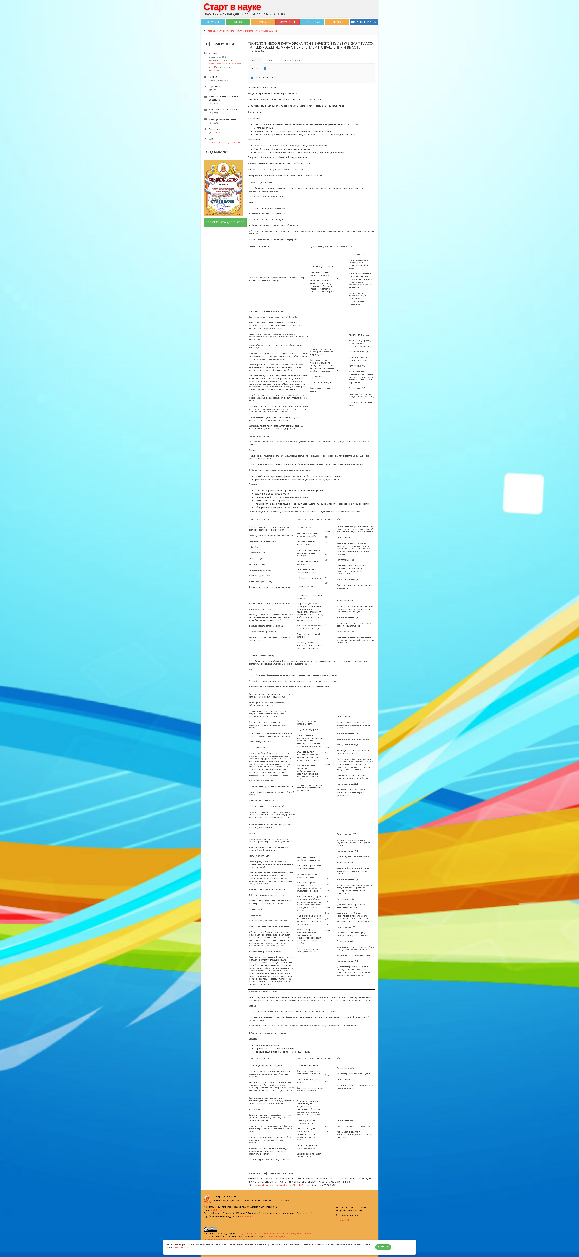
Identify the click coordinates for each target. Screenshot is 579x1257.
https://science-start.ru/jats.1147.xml (224, 142)
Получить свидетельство (225, 222)
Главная (211, 30)
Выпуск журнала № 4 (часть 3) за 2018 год (257, 30)
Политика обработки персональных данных (226, 1239)
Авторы (255, 60)
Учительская (312, 21)
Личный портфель (365, 21)
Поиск (337, 21)
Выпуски (238, 21)
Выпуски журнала (225, 30)
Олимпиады (287, 21)
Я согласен (383, 1247)
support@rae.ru (246, 1216)
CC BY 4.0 (217, 132)
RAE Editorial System (276, 1236)
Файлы (271, 60)
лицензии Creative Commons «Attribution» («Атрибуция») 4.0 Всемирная (275, 1233)
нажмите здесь (180, 1247)
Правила (263, 21)
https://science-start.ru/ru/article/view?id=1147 (278, 1184)
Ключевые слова (291, 60)
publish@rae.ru (218, 1209)
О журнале (213, 21)
